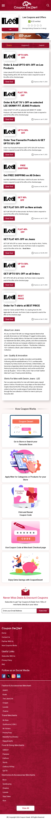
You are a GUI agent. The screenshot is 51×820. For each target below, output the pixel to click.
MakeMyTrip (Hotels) (10, 737)
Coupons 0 (25, 45)
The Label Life (8, 699)
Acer (4, 801)
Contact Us (6, 637)
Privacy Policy (7, 660)
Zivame (5, 711)
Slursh (5, 762)
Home (4, 633)
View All (25, 808)
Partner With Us (7, 641)
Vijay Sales (7, 796)
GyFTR (5, 771)
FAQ (3, 664)
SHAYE (5, 690)
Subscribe (43, 611)
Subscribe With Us (8, 656)
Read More (26, 248)
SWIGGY (6, 750)
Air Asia (5, 720)
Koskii (5, 694)
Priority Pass (7, 733)
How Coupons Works (9, 645)
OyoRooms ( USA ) (9, 724)
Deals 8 (41, 45)
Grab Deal (9, 82)
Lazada (5, 707)
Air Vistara (6, 728)
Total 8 (9, 45)
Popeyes (6, 754)
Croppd (5, 703)
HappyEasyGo (8, 741)
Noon (5, 780)
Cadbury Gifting (8, 767)
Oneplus (6, 788)
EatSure (6, 758)
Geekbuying (7, 784)
